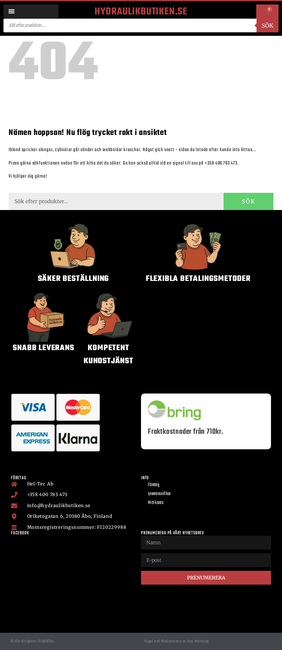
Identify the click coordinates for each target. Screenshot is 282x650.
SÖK (249, 201)
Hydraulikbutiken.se (141, 12)
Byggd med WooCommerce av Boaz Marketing (176, 641)
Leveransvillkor (159, 494)
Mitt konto (155, 503)
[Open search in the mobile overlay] (141, 25)
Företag (153, 485)
